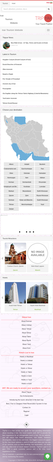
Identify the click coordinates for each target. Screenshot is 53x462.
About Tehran (26, 329)
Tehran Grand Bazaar (10, 103)
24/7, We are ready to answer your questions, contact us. (26, 388)
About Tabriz (26, 337)
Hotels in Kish (27, 384)
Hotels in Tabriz (26, 372)
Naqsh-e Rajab (8, 74)
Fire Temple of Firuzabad (11, 79)
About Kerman (26, 321)
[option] (37, 257)
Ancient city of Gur (9, 84)
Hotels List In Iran (26, 353)
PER (48, 3)
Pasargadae (7, 89)
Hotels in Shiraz (26, 368)
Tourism (5, 3)
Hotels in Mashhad (26, 357)
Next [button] (2, 257)
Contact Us (27, 407)
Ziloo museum (7, 69)
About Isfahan (27, 325)
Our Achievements (26, 396)
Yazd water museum (10, 98)
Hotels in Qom (26, 376)
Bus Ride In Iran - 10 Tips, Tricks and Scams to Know (29, 44)
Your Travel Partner (43, 24)
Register (26, 411)
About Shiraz (26, 333)
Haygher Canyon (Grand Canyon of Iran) (17, 60)
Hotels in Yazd (26, 380)
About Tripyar (26, 392)
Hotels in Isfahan (26, 360)
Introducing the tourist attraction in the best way (26, 400)
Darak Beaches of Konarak (12, 64)
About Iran (26, 317)
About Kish (26, 348)
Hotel (13, 3)
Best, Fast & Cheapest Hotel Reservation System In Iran (26, 404)
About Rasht (26, 340)
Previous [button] (50, 257)
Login (26, 415)
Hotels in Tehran (26, 364)
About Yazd (26, 344)
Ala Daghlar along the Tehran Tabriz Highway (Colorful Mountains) (25, 93)
